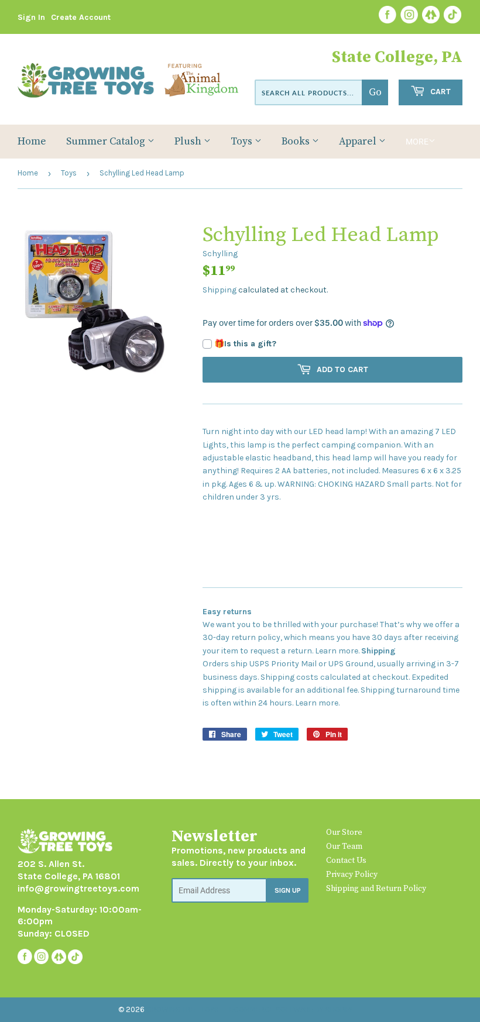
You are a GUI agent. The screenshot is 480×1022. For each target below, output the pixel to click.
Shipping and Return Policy (376, 888)
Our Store (344, 832)
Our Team (344, 846)
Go (375, 92)
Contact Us (346, 860)
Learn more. (337, 651)
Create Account (81, 17)
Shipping (219, 290)
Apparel (359, 141)
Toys (243, 141)
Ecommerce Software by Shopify (291, 1009)
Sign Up (288, 890)
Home (32, 141)
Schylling (220, 254)
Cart (439, 92)
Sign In (31, 17)
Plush (189, 141)
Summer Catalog (107, 141)
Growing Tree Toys (182, 1009)
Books (297, 141)
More (417, 141)
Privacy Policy (352, 874)
